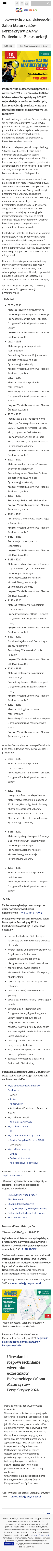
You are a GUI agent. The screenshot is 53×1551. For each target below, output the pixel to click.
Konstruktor (16, 1103)
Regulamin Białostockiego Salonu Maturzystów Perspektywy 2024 (25, 1341)
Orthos (13, 1153)
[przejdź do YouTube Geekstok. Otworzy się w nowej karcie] (27, 3)
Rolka (13, 1099)
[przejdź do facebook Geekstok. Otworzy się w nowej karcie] (17, 3)
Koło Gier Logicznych (21, 1121)
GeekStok (26, 10)
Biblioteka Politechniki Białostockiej (27, 1213)
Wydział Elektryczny (18, 1126)
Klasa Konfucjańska (18, 1217)
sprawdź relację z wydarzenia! (25, 1496)
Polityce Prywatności (41, 1535)
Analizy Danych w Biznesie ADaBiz (28, 1140)
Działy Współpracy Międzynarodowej (27, 1208)
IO (11, 1131)
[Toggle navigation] (4, 3)
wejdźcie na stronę (12, 1175)
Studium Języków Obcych (21, 1203)
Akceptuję (9, 1543)
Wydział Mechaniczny (19, 1149)
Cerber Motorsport (20, 1158)
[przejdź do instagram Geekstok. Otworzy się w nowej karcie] (22, 3)
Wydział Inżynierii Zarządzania (24, 1135)
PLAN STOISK (29, 1249)
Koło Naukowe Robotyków (24, 1162)
